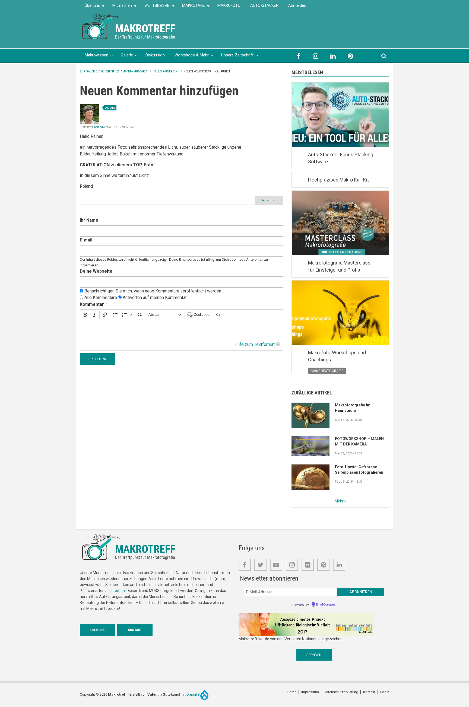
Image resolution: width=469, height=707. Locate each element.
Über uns (90, 7)
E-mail (86, 240)
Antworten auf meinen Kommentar (155, 297)
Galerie (127, 55)
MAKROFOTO (228, 5)
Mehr (339, 501)
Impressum (310, 692)
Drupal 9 (193, 694)
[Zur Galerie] (101, 25)
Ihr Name (89, 220)
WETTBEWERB (155, 7)
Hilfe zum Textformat (254, 344)
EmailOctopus (325, 604)
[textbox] (181, 329)
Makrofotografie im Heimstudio (352, 408)
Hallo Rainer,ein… (166, 71)
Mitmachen (119, 7)
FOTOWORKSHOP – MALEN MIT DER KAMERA (359, 441)
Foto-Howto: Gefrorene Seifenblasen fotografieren (359, 469)
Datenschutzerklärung (341, 692)
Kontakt (135, 630)
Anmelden (297, 5)
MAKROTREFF (145, 28)
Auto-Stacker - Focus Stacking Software (340, 158)
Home (291, 692)
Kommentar (92, 304)
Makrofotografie (327, 371)
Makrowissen (96, 55)
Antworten (269, 200)
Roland (98, 127)
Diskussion (155, 55)
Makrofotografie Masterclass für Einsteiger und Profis (339, 266)
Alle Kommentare (100, 297)
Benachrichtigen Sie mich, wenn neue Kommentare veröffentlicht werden (152, 291)
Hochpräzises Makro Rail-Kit (338, 180)
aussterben (115, 590)
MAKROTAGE (191, 7)
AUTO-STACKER (264, 5)
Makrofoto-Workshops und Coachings (337, 356)
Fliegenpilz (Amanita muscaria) (124, 71)
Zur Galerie (88, 71)
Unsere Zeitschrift (237, 55)
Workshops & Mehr (192, 55)
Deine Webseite (96, 271)
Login (384, 692)
